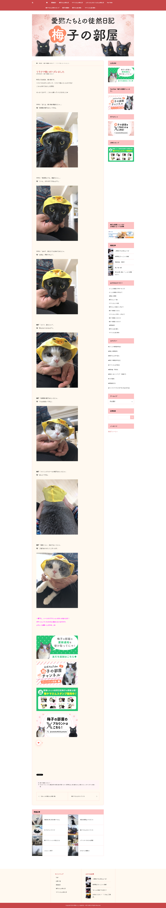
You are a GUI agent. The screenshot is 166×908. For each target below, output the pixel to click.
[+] (120, 346)
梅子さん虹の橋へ (77, 8)
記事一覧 (58, 881)
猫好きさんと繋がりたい (79, 784)
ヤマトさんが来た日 (77, 2)
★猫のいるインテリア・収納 (117, 374)
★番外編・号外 (113, 369)
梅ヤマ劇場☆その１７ (49, 74)
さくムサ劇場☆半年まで (115, 292)
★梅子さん (113, 356)
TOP (57, 877)
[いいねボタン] (38, 743)
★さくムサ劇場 (113, 346)
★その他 (111, 378)
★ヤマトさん (113, 365)
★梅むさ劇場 (112, 296)
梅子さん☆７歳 (113, 299)
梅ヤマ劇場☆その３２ (115, 318)
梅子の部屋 (54, 784)
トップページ (47, 2)
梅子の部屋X (65, 8)
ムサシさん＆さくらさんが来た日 (95, 2)
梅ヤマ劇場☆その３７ (115, 321)
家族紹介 (53, 2)
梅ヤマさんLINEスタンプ (52, 8)
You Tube (109, 2)
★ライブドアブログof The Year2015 (119, 388)
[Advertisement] (67, 758)
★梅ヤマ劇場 (113, 360)
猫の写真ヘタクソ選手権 (63, 784)
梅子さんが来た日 (64, 2)
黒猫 (51, 784)
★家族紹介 (112, 325)
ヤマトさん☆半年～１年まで (117, 314)
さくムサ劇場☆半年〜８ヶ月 (117, 288)
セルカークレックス (44, 784)
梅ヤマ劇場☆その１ (114, 310)
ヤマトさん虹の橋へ (90, 8)
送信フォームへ (113, 431)
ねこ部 (71, 784)
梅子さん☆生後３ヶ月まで (116, 307)
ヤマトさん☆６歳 (114, 303)
